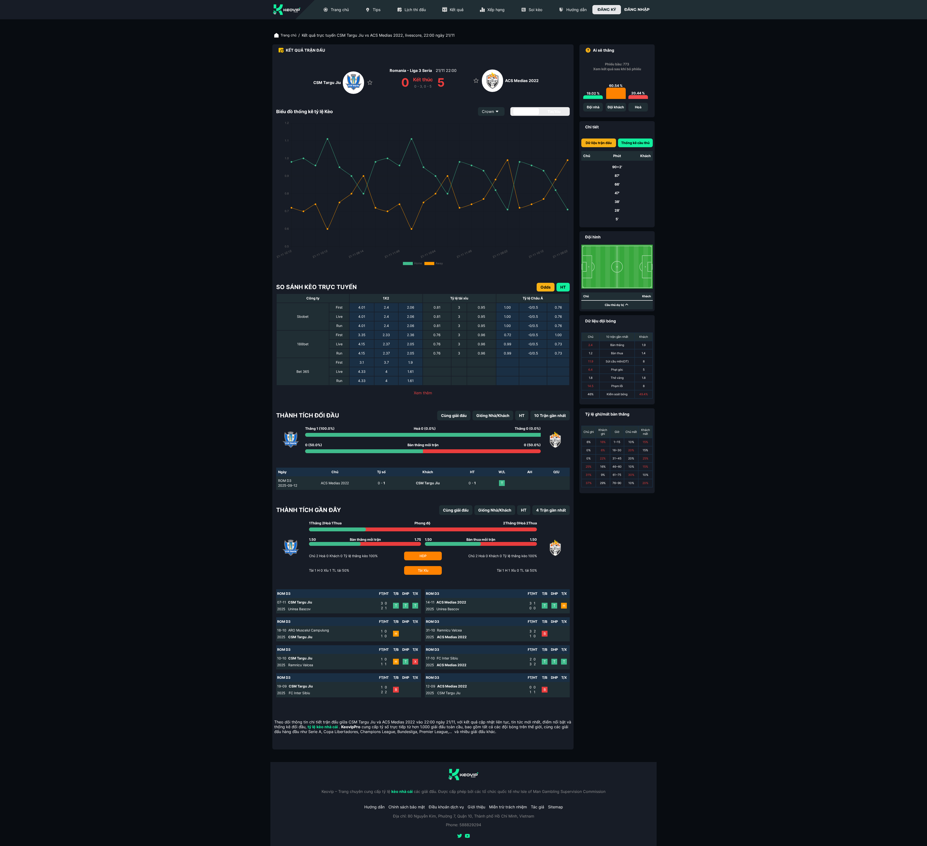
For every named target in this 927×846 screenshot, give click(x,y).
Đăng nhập (637, 9)
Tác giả (537, 806)
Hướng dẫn (374, 806)
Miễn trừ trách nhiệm (508, 806)
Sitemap (555, 806)
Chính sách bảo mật (406, 806)
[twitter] (460, 836)
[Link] (286, 9)
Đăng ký (606, 9)
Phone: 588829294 (463, 824)
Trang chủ (288, 35)
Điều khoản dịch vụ (446, 806)
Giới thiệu (476, 806)
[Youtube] (467, 836)
